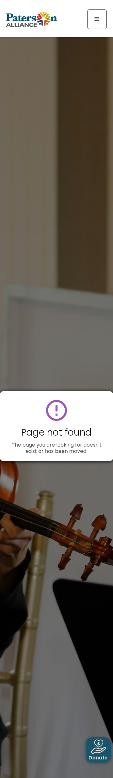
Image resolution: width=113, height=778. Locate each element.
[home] (30, 19)
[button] (97, 19)
